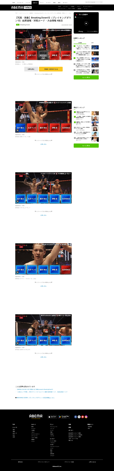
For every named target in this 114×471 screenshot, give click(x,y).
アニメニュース (53, 426)
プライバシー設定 (69, 462)
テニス (85, 8)
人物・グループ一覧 (73, 438)
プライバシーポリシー (43, 462)
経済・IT (15, 433)
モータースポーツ (87, 6)
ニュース (28, 2)
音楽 (51, 452)
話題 (14, 437)
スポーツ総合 (71, 8)
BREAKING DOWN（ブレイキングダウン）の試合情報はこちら (35, 397)
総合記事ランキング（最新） (75, 433)
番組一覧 (71, 440)
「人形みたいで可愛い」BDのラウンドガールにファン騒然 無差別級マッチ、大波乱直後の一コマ (41, 392)
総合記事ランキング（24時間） (76, 435)
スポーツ (35, 2)
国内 (14, 429)
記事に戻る (43, 144)
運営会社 (20, 462)
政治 (14, 435)
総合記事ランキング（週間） (75, 436)
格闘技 (79, 8)
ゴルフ (78, 6)
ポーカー (65, 2)
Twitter (79, 416)
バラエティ (52, 442)
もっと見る (86, 77)
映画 (51, 450)
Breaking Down (25, 24)
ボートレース (61, 8)
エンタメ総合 (53, 441)
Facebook (75, 416)
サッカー (65, 6)
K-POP (51, 444)
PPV (89, 428)
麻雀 (59, 2)
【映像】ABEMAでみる (51, 69)
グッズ (51, 430)
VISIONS (90, 426)
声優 (51, 432)
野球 (59, 6)
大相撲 (72, 6)
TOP (13, 2)
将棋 (54, 2)
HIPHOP (52, 453)
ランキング (20, 2)
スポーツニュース (23, 13)
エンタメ (48, 2)
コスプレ (52, 435)
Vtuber (51, 434)
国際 (14, 431)
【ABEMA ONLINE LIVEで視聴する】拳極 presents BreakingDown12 (34, 389)
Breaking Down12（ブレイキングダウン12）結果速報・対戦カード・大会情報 (54, 13)
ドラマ (51, 448)
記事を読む (31, 69)
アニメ (41, 2)
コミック (52, 428)
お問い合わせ (92, 462)
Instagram (86, 416)
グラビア (52, 455)
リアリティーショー (54, 446)
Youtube (82, 416)
